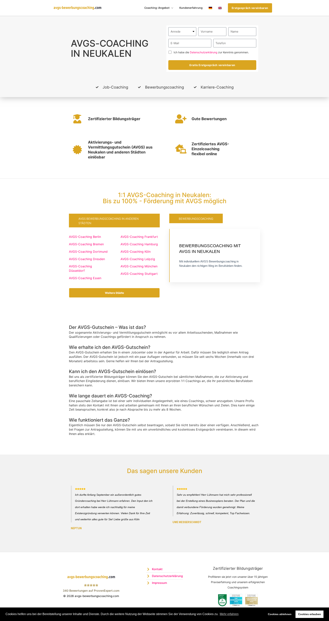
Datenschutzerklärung (203, 52)
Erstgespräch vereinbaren (250, 8)
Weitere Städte (114, 292)
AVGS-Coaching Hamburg (139, 244)
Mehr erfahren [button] (229, 614)
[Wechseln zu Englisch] (220, 7)
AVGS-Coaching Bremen (86, 244)
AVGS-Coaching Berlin (85, 237)
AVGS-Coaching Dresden (87, 259)
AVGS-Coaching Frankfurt (139, 237)
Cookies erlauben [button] (309, 614)
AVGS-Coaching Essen (85, 278)
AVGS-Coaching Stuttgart (139, 274)
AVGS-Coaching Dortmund (88, 251)
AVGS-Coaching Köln (136, 251)
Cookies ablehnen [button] (279, 614)
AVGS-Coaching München (139, 266)
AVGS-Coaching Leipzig (138, 259)
